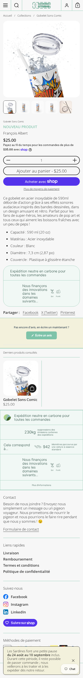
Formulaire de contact (21, 529)
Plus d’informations (41, 485)
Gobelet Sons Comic (21, 383)
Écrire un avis (45, 336)
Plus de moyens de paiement (41, 189)
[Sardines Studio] (42, 5)
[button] (16, 5)
